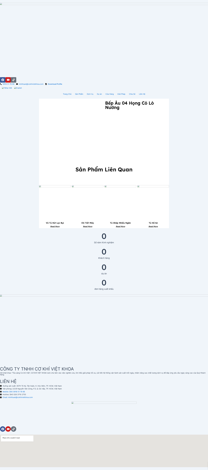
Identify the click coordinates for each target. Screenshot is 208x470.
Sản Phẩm (79, 94)
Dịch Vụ (90, 94)
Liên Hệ (142, 94)
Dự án (99, 94)
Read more (54, 226)
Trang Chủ (67, 94)
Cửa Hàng (110, 94)
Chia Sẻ (132, 94)
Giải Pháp (121, 94)
